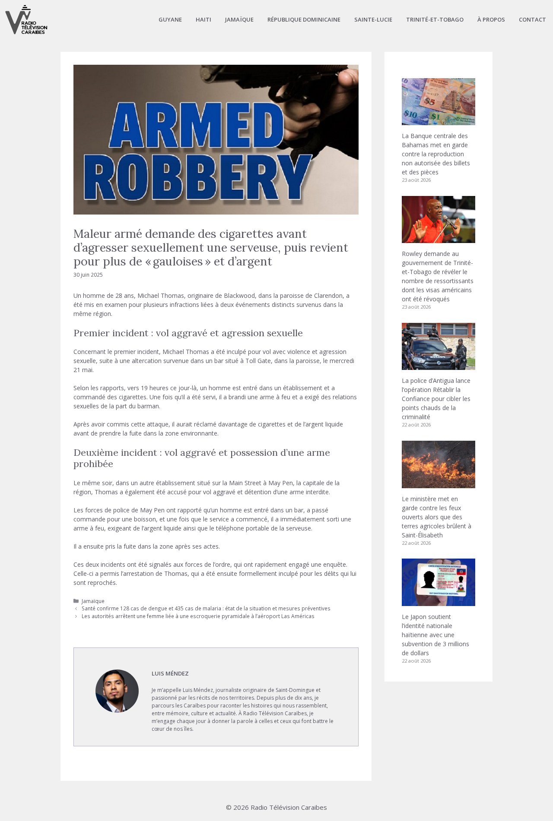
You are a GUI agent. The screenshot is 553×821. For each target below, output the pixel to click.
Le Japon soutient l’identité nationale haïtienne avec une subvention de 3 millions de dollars (435, 635)
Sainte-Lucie (373, 19)
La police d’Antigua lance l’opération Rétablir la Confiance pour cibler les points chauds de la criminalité (436, 398)
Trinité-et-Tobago (435, 19)
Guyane (170, 19)
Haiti (203, 19)
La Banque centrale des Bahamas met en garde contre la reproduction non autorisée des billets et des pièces (436, 154)
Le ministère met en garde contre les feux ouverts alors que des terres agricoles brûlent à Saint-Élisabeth (436, 517)
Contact (532, 19)
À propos (491, 19)
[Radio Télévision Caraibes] (26, 19)
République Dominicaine (303, 19)
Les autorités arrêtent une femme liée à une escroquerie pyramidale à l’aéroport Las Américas (198, 616)
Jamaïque (239, 19)
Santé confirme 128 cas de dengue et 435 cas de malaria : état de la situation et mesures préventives (206, 608)
